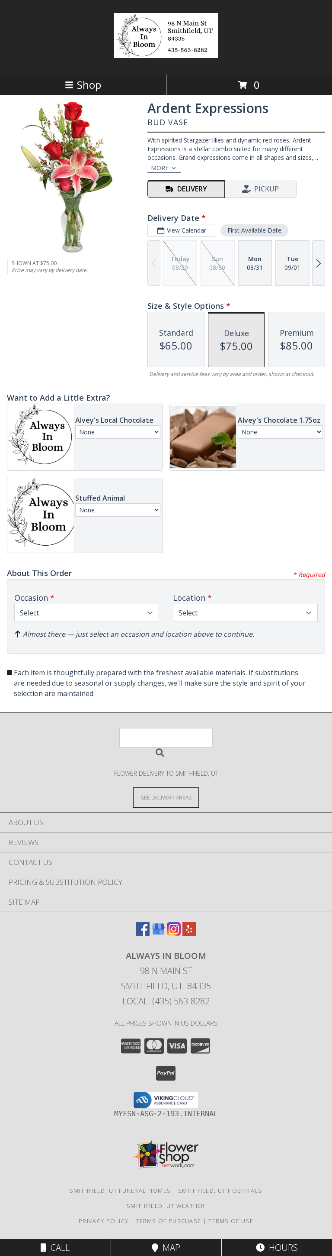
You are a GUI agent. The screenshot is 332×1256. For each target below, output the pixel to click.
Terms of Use (230, 1221)
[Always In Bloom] (166, 53)
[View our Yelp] (189, 933)
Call (58, 1247)
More (160, 168)
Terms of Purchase (168, 1221)
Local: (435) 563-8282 (166, 1001)
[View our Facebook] (143, 933)
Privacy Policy (103, 1221)
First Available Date (254, 230)
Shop (89, 85)
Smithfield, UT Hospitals (220, 1190)
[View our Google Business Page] (158, 933)
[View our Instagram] (174, 933)
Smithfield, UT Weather (166, 1206)
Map (169, 1247)
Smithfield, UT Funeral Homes (120, 1190)
